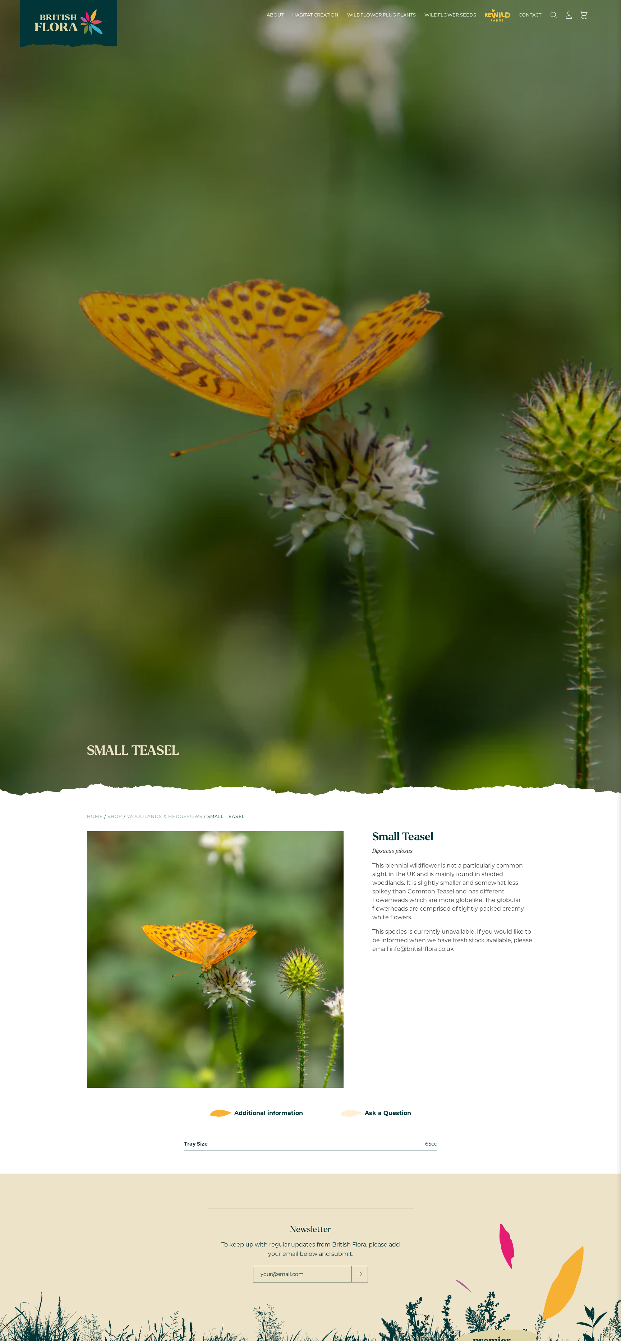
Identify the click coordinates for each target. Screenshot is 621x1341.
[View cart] (584, 15)
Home (95, 816)
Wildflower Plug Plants (381, 15)
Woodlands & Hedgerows (164, 816)
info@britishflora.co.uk (422, 948)
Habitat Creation (315, 15)
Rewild (497, 15)
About (275, 15)
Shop (114, 816)
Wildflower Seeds (450, 15)
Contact (530, 15)
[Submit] (359, 1274)
